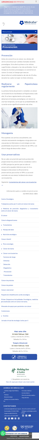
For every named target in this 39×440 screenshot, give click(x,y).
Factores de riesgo (9, 257)
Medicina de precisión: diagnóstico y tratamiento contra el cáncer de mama (19, 210)
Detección (6, 264)
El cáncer (4, 215)
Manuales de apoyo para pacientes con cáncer (16, 306)
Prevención (7, 272)
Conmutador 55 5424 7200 (11, 411)
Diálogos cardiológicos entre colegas (29, 412)
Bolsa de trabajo (8, 397)
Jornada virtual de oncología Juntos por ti (14, 320)
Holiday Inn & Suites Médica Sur (11, 400)
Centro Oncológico (7, 199)
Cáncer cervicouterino (8, 45)
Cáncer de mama (8, 249)
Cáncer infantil (6, 239)
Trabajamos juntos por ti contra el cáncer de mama (17, 204)
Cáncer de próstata (7, 280)
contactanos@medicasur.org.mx (12, 409)
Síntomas (6, 261)
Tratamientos (7, 225)
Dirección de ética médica (28, 395)
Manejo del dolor (8, 230)
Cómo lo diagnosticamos (9, 220)
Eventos (5, 316)
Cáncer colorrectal (7, 290)
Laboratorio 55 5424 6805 (11, 415)
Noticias (6, 394)
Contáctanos (5, 311)
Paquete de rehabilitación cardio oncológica (15, 295)
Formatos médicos (26, 390)
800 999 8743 (13, 2)
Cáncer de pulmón (7, 285)
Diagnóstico (7, 268)
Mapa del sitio (25, 397)
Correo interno (26, 393)
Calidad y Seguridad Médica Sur (11, 391)
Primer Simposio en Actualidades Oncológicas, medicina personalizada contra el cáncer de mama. (19, 300)
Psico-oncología (8, 244)
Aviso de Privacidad (24, 436)
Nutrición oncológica (9, 234)
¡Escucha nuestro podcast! (29, 409)
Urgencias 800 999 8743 (10, 413)
